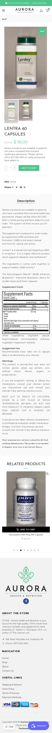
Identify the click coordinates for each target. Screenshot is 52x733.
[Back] (4, 19)
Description (26, 201)
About (5, 666)
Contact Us (7, 670)
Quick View (47, 473)
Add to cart (29, 168)
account (41, 10)
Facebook (26, 601)
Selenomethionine (26, 535)
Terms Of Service (10, 693)
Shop (4, 662)
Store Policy (8, 689)
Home (5, 658)
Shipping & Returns (12, 684)
